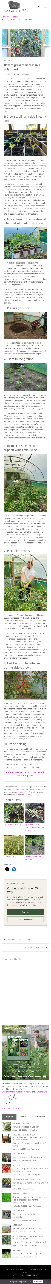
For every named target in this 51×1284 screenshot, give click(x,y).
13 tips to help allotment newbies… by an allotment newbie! (30, 1170)
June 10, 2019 (17, 1160)
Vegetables (8, 61)
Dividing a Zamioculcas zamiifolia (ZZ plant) (29, 1144)
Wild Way (22, 1089)
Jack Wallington (23, 74)
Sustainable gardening (21, 1194)
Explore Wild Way (26, 919)
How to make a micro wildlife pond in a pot (30, 1184)
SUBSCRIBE (38, 1282)
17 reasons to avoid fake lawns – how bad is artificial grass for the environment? (29, 1200)
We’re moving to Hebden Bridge (27, 1228)
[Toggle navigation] (45, 7)
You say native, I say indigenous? (28, 1253)
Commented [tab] (39, 1116)
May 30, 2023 (17, 1220)
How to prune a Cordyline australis (28, 1157)
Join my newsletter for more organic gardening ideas (25, 774)
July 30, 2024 (9, 74)
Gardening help (29, 1135)
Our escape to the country (33, 947)
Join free (25, 912)
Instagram (6, 1108)
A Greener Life (41, 1092)
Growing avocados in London (25, 1126)
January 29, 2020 (19, 1130)
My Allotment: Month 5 (12, 825)
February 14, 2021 (18, 1232)
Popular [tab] (9, 1116)
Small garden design (20, 1140)
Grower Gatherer (8, 1092)
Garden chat (17, 1124)
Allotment (16, 1165)
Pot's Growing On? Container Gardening (27, 1137)
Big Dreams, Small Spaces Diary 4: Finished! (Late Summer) (34, 828)
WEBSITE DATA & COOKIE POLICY (25, 1275)
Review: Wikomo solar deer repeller (33, 858)
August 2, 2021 (17, 1257)
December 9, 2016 (19, 1175)
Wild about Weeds (23, 1092)
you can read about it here (23, 792)
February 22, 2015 (19, 1149)
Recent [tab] (23, 1116)
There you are (9, 857)
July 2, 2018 (16, 1189)
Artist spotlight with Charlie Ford (20, 939)
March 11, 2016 (17, 1245)
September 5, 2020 (19, 1206)
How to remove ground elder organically (25, 1215)
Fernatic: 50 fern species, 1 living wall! (29, 1242)
